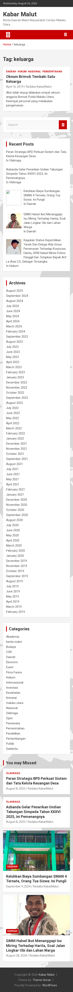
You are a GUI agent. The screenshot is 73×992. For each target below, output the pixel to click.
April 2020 (12, 540)
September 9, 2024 (18, 886)
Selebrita (12, 749)
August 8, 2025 (15, 788)
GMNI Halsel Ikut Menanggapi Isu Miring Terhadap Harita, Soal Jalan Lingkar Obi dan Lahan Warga (35, 945)
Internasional (14, 682)
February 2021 (15, 489)
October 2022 (15, 392)
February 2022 (15, 433)
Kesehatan (13, 693)
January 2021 (15, 494)
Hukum (22, 71)
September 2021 (17, 459)
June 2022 (13, 413)
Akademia (12, 637)
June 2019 (13, 591)
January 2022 (15, 438)
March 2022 (14, 428)
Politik (10, 744)
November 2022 (16, 387)
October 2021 (15, 454)
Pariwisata (13, 723)
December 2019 (16, 561)
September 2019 (17, 576)
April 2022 (12, 423)
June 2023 (13, 352)
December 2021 (16, 443)
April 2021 (12, 484)
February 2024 (15, 331)
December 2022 (16, 382)
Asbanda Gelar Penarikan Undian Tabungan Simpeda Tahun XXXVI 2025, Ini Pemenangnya (33, 812)
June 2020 (13, 530)
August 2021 (14, 464)
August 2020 (14, 520)
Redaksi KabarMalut (39, 86)
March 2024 (14, 326)
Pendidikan (13, 733)
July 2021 (12, 469)
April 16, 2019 (15, 86)
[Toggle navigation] (8, 34)
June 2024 (13, 311)
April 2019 (12, 601)
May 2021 (12, 479)
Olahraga (12, 713)
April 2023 (12, 362)
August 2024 (14, 301)
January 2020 (15, 556)
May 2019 (12, 596)
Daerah (11, 71)
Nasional (34, 71)
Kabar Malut (20, 14)
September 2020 (17, 515)
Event (9, 667)
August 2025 (14, 291)
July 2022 (12, 408)
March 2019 (14, 607)
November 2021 (16, 449)
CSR (9, 652)
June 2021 (13, 474)
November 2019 (16, 566)
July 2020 (12, 525)
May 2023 (12, 357)
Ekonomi (12, 662)
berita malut (14, 642)
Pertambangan (16, 738)
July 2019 (12, 586)
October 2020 (15, 510)
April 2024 (12, 321)
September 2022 (17, 398)
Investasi (12, 687)
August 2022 (14, 403)
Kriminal (11, 698)
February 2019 (15, 612)
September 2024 (17, 296)
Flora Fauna (14, 672)
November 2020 (16, 505)
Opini (9, 718)
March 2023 (14, 367)
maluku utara (14, 703)
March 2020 (14, 545)
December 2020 (16, 500)
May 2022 (12, 418)
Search (63, 124)
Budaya (11, 647)
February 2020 (15, 550)
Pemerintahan (52, 71)
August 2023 (14, 342)
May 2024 (12, 316)
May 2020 (12, 535)
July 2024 (12, 306)
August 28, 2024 (16, 955)
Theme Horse (42, 980)
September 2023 (17, 336)
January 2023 (15, 377)
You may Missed (21, 762)
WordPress (49, 985)
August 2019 (14, 581)
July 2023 (12, 347)
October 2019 (15, 571)
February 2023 (15, 372)
